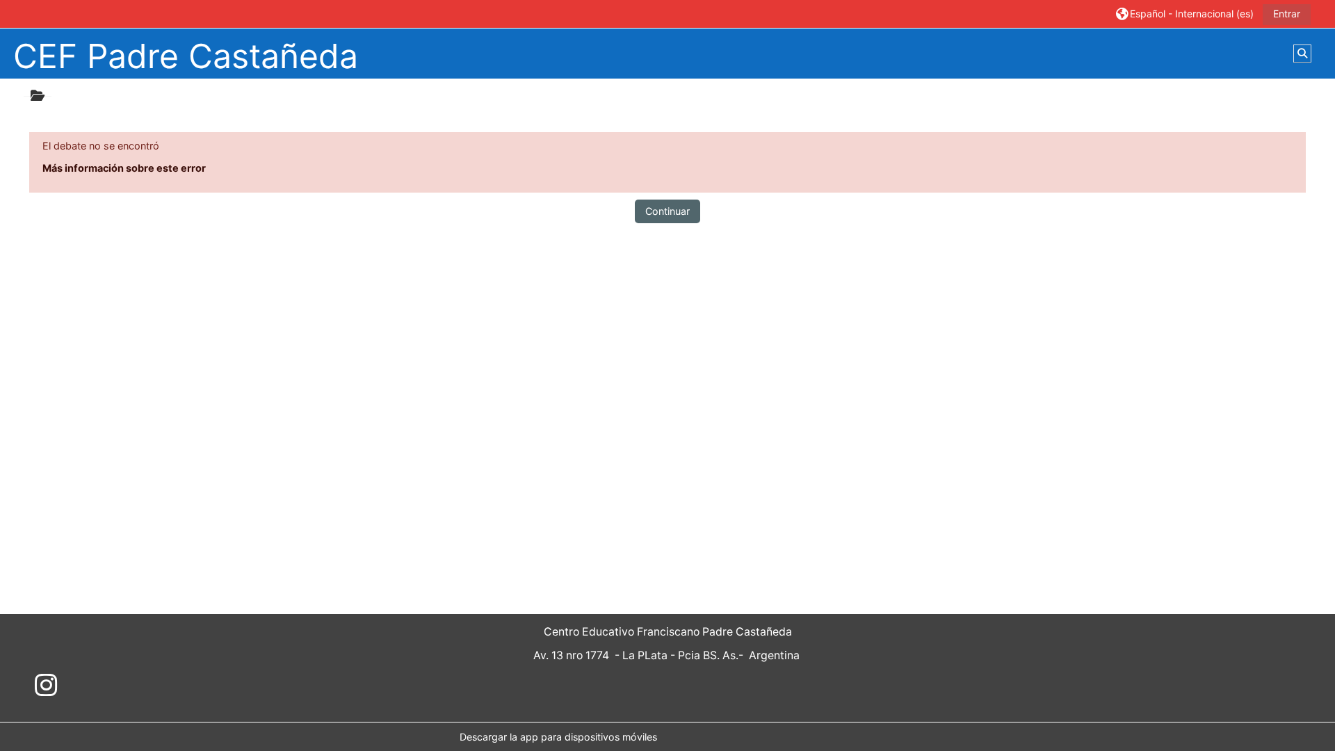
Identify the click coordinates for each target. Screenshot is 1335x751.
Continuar (667, 211)
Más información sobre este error (124, 168)
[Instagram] (46, 685)
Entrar (1286, 13)
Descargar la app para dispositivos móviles (558, 737)
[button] (1185, 13)
